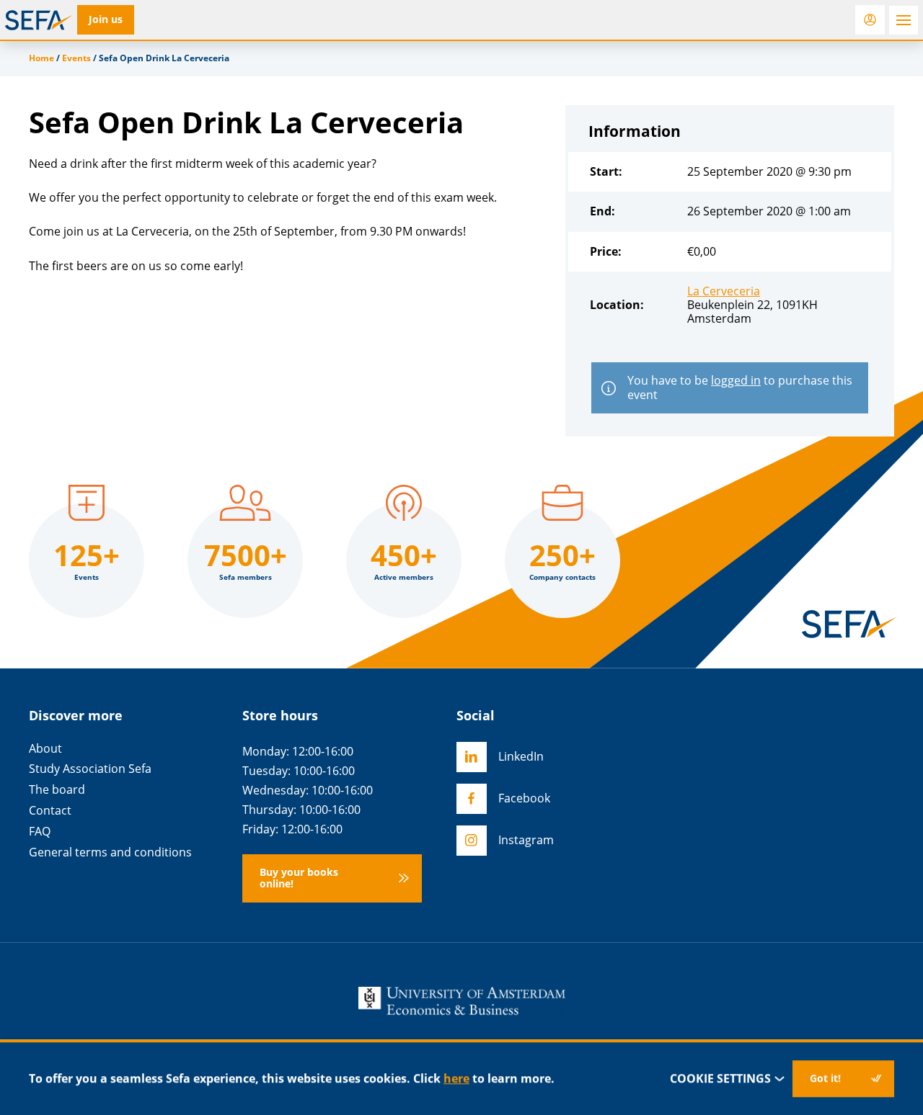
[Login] (870, 20)
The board (57, 790)
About (45, 749)
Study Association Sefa (90, 769)
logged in (736, 380)
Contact (50, 811)
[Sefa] (39, 20)
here (456, 1078)
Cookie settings (720, 1078)
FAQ (39, 831)
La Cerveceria (723, 291)
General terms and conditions (110, 852)
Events (76, 58)
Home (41, 58)
